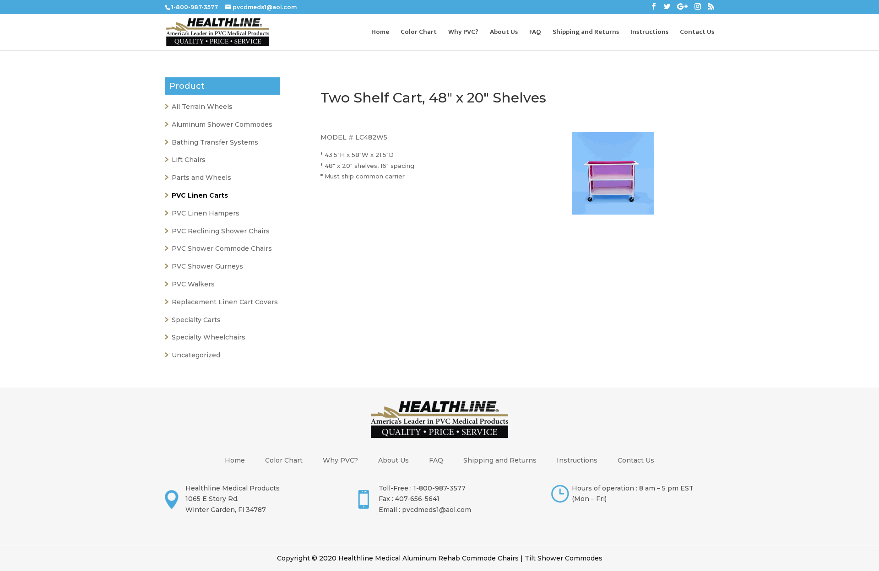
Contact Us (697, 33)
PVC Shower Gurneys (207, 266)
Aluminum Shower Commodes (222, 124)
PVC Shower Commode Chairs (222, 248)
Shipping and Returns (586, 33)
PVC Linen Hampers (205, 213)
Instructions (649, 33)
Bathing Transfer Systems (215, 142)
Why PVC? (463, 33)
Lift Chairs (189, 160)
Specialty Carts (196, 320)
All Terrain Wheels (202, 106)
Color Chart (419, 33)
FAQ (535, 33)
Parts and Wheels (201, 177)
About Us (504, 33)
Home (380, 33)
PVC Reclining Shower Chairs (221, 231)
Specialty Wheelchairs (208, 337)
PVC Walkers (193, 284)
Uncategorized (196, 355)
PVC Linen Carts (200, 195)
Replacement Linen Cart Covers (225, 302)
